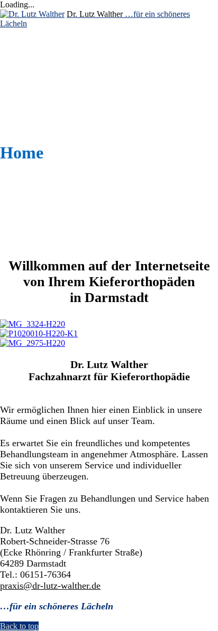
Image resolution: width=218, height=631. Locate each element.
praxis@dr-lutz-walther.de (50, 585)
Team (33, 69)
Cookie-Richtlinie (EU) (93, 117)
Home (34, 41)
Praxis (36, 60)
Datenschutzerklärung (100, 127)
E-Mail (36, 88)
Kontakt (42, 98)
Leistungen (48, 79)
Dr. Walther (49, 50)
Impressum (45, 107)
